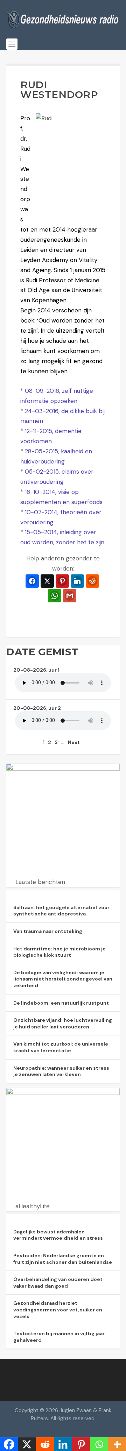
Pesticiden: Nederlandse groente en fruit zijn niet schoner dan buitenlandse (62, 1258)
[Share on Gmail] (69, 595)
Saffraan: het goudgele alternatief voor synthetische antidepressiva (61, 910)
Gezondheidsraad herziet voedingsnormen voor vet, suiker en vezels (57, 1309)
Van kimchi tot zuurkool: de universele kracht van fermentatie (60, 1047)
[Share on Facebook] (32, 581)
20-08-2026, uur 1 (36, 670)
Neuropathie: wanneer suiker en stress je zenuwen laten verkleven (61, 1071)
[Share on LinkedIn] (77, 581)
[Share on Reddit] (92, 581)
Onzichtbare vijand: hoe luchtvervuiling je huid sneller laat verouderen (62, 1023)
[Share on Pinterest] (62, 581)
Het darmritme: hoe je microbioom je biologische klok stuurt (59, 952)
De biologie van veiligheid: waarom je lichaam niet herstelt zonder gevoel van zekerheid (62, 979)
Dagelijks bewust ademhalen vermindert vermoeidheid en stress (58, 1235)
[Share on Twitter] (47, 581)
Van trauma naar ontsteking (47, 931)
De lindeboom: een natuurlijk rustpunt (61, 1003)
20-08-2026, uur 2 (37, 708)
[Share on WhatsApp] (54, 595)
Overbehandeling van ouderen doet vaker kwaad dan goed (58, 1282)
